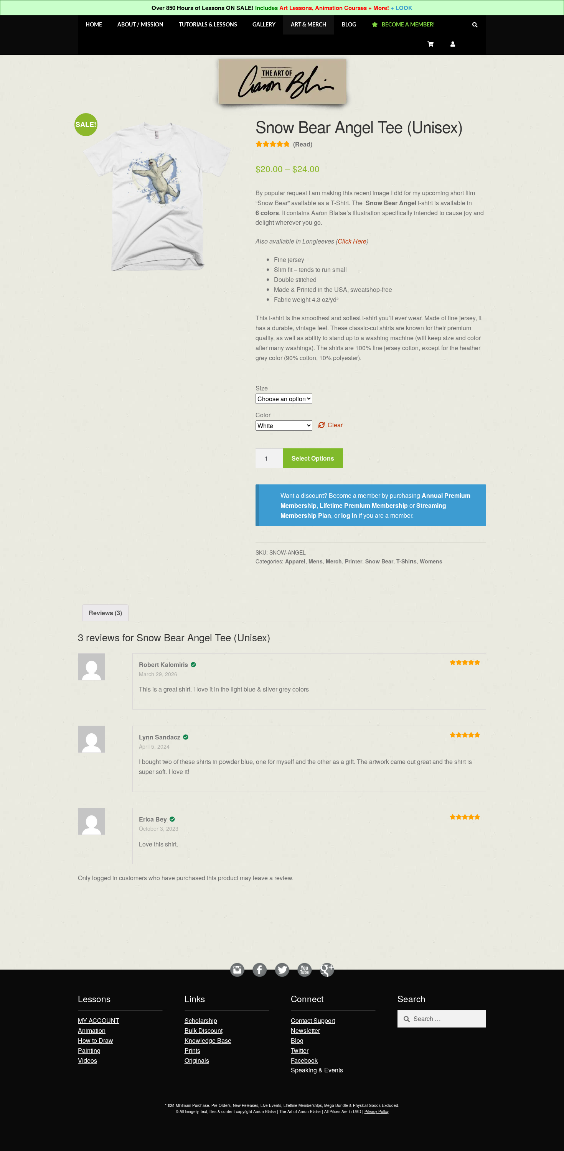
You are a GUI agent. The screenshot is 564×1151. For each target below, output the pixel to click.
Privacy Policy (376, 1111)
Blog (297, 1040)
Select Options (313, 458)
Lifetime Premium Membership (364, 505)
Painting (89, 1050)
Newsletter (305, 1030)
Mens (315, 561)
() (302, 144)
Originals (197, 1060)
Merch (334, 561)
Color (263, 414)
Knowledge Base (208, 1040)
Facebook (304, 1060)
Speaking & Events (317, 1069)
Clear (335, 424)
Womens (431, 561)
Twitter (299, 1050)
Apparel (295, 561)
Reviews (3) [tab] (105, 612)
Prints (192, 1050)
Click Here (352, 241)
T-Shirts (406, 561)
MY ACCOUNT (98, 1020)
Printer (353, 561)
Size (262, 388)
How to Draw (95, 1040)
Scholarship (201, 1020)
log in (349, 515)
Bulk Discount (204, 1030)
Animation (92, 1030)
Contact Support (313, 1020)
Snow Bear (379, 561)
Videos (87, 1060)
